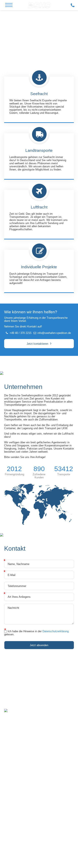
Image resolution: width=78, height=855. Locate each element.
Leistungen (14, 769)
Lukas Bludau (51, 836)
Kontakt (13, 781)
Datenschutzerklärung (55, 631)
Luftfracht (14, 795)
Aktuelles (14, 777)
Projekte (13, 807)
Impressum (36, 843)
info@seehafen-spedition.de (54, 332)
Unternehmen (16, 773)
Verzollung (14, 811)
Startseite (14, 765)
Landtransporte (17, 799)
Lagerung (13, 803)
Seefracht (14, 791)
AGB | (46, 843)
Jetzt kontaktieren (37, 343)
